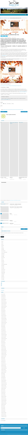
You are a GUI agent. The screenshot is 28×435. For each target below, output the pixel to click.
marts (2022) (2, 346)
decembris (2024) (3, 302)
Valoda (2, 276)
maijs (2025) (2, 295)
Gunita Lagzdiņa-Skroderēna (8, 37)
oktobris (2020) (3, 369)
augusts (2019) (3, 388)
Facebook (2, 288)
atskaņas (9, 109)
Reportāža (2, 272)
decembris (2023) (3, 318)
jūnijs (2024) (2, 310)
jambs (18, 109)
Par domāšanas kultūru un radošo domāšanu (23, 177)
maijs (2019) (2, 392)
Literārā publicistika (3, 264)
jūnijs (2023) (2, 326)
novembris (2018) (3, 400)
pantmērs (20, 109)
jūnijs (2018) (2, 407)
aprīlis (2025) (2, 296)
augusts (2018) (3, 404)
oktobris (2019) (3, 385)
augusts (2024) (3, 307)
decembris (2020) (3, 366)
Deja (1, 246)
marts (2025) (2, 298)
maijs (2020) (2, 376)
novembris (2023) (3, 319)
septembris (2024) (3, 306)
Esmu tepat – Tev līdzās (3, 177)
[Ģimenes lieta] (2, 223)
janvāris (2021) (3, 365)
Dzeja (2, 248)
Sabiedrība (2, 273)
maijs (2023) (2, 327)
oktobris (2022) (3, 337)
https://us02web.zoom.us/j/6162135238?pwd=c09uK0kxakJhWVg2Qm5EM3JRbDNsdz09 (11, 85)
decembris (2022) (3, 334)
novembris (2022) (3, 335)
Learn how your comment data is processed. (15, 200)
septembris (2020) (3, 370)
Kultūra (2, 261)
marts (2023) (2, 330)
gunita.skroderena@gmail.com (23, 91)
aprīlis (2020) (2, 377)
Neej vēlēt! (11, 220)
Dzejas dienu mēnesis (14, 109)
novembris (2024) (3, 303)
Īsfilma (2, 256)
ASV (1, 242)
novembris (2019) (3, 384)
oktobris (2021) (3, 353)
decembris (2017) (3, 415)
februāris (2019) (3, 396)
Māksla (2, 265)
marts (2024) (2, 314)
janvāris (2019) (3, 397)
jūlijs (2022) (2, 341)
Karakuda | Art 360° (14, 5)
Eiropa (2, 249)
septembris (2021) (3, 354)
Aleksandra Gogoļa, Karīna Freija (17, 224)
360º (1, 241)
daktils (11, 109)
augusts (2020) (3, 372)
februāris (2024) (3, 315)
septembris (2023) (3, 322)
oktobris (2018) (3, 401)
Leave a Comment (14, 37)
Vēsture (2, 277)
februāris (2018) (3, 412)
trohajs (22, 109)
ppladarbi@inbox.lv (4, 55)
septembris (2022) (3, 338)
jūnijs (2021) (2, 358)
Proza (2, 268)
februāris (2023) (3, 331)
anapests (7, 109)
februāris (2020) (3, 380)
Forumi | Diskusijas (3, 252)
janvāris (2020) (3, 381)
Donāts (11, 213)
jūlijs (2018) (2, 405)
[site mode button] (26, 14)
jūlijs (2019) (2, 389)
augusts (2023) (3, 323)
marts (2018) (2, 411)
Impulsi (2, 253)
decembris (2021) (3, 350)
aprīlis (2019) (2, 393)
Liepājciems (11, 177)
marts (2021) (2, 362)
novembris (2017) (3, 416)
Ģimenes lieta (11, 223)
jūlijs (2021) (2, 357)
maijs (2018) (2, 408)
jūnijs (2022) (2, 342)
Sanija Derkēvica (6, 178)
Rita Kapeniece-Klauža (12, 179)
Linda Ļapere (15, 221)
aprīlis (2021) (2, 361)
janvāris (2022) (3, 349)
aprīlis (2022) (2, 345)
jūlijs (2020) (2, 373)
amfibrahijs (4, 109)
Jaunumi (2, 257)
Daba (2, 245)
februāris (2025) (3, 299)
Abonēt (2, 236)
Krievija (2, 260)
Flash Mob (3, 111)
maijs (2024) (2, 311)
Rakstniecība (2, 269)
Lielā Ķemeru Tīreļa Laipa (24, 111)
